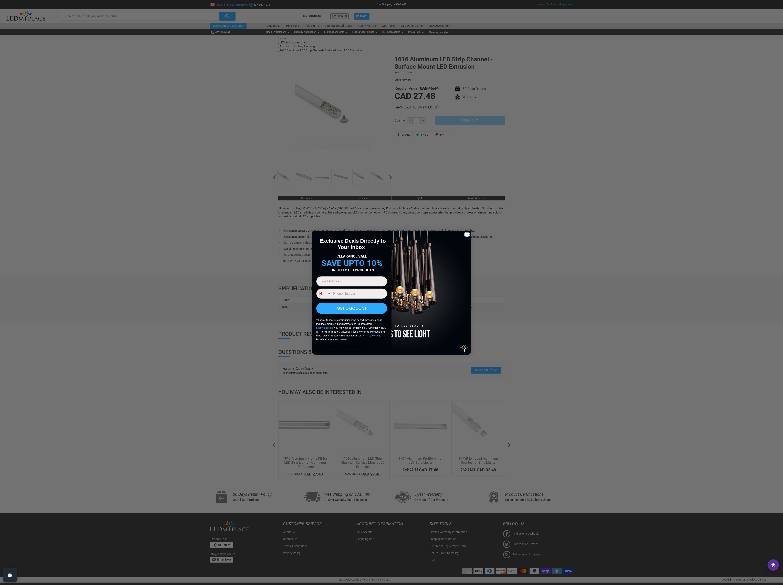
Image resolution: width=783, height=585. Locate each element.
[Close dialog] (467, 234)
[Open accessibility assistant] (773, 565)
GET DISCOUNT (352, 308)
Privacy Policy (370, 335)
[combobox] (323, 294)
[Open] (10, 575)
